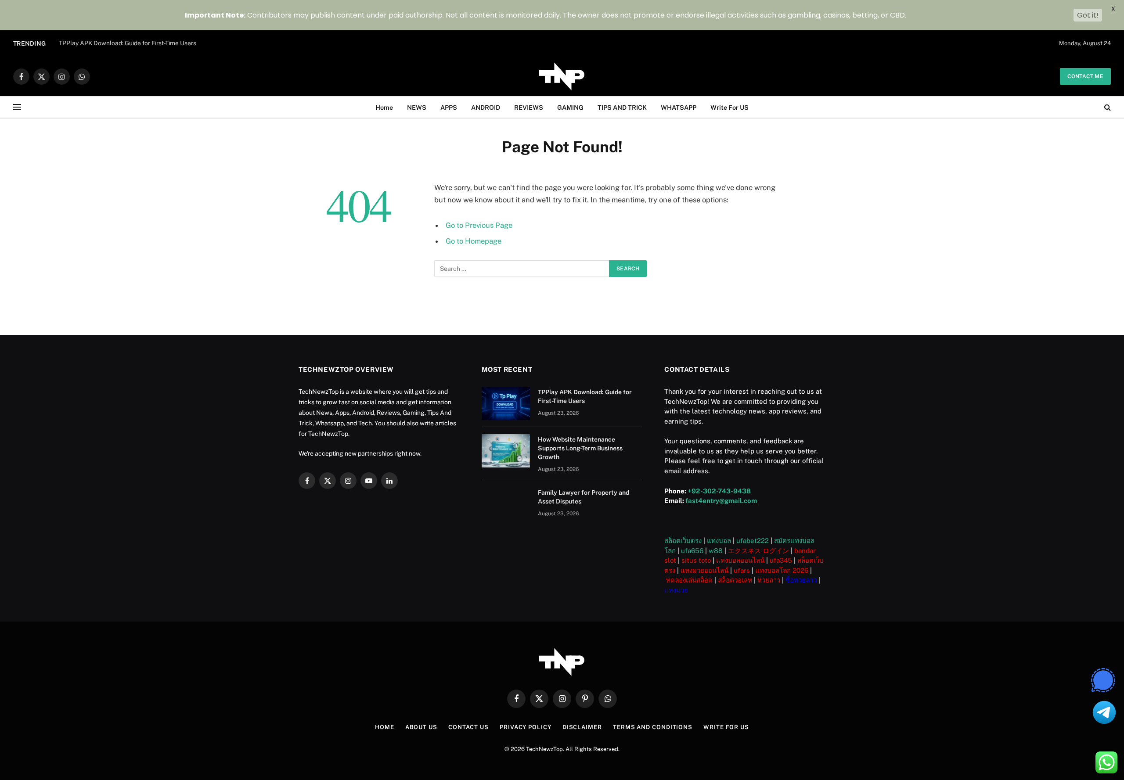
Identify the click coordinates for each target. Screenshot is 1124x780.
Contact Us (468, 727)
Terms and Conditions (652, 727)
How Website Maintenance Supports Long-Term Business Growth (580, 448)
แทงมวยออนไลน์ (704, 570)
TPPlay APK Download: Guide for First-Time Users (127, 43)
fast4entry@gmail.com (721, 500)
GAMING (570, 107)
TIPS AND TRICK (622, 107)
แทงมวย (676, 590)
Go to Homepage (473, 241)
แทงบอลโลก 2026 (781, 570)
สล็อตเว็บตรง (683, 540)
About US (421, 727)
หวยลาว (768, 580)
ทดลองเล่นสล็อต (689, 580)
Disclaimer (582, 727)
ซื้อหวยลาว (801, 580)
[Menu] (17, 107)
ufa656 (692, 550)
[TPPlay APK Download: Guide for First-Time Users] (506, 403)
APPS (448, 107)
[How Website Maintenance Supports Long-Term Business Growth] (506, 450)
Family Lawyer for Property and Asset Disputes (583, 497)
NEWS (416, 107)
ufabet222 (752, 540)
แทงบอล (719, 540)
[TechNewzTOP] (562, 76)
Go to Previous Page (479, 225)
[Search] (1106, 107)
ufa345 (781, 560)
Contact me (1085, 76)
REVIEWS (528, 107)
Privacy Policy (525, 727)
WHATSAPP (678, 107)
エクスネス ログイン (758, 550)
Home (384, 107)
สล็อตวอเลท (735, 580)
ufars (742, 570)
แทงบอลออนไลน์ (740, 560)
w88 (716, 550)
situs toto (696, 560)
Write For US (729, 107)
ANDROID (485, 107)
